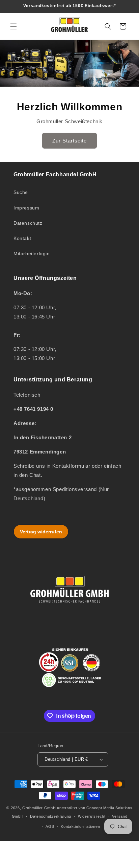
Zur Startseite (69, 140)
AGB (50, 826)
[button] (13, 26)
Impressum (26, 208)
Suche (20, 192)
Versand (119, 816)
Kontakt (22, 238)
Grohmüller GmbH (39, 808)
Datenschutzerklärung (50, 816)
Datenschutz (28, 223)
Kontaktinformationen (80, 826)
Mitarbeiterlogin (31, 253)
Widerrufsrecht (92, 816)
